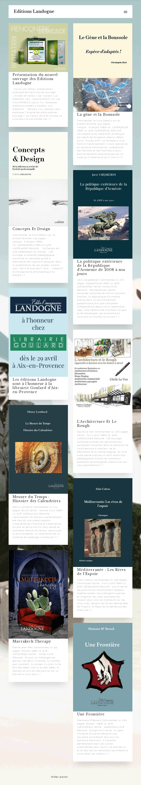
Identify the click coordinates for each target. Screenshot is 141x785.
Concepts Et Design (31, 229)
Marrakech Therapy (32, 641)
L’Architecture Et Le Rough (97, 424)
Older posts (59, 777)
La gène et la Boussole (98, 114)
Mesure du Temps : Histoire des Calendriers (37, 499)
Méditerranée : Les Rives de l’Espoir (101, 572)
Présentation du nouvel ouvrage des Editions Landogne (35, 79)
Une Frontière (91, 714)
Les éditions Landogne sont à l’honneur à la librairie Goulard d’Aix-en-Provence (36, 385)
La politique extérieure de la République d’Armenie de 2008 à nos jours (101, 267)
